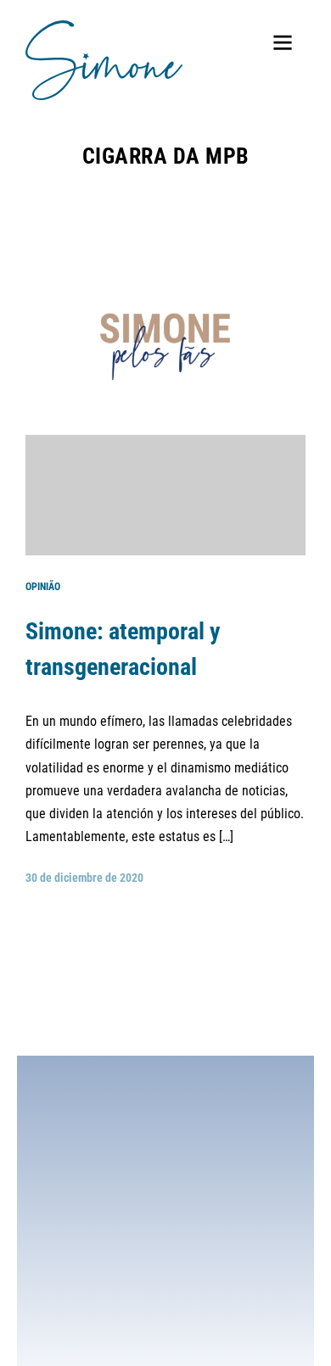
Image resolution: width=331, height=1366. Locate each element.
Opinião (42, 587)
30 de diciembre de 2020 (84, 877)
